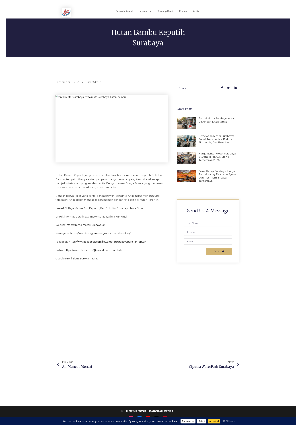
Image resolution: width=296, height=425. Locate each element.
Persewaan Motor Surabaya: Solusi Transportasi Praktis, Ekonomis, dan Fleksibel (216, 139)
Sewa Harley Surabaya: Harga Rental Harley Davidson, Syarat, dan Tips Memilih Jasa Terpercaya (218, 176)
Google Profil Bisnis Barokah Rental (77, 258)
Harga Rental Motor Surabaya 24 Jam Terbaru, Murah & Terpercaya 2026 (217, 157)
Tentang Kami (165, 11)
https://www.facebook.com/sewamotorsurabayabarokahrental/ (107, 241)
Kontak (183, 11)
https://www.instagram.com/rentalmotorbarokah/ (100, 233)
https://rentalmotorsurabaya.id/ (86, 225)
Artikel (196, 11)
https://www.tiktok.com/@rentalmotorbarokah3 (93, 250)
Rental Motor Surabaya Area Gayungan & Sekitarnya (216, 120)
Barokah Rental (124, 11)
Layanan (143, 11)
